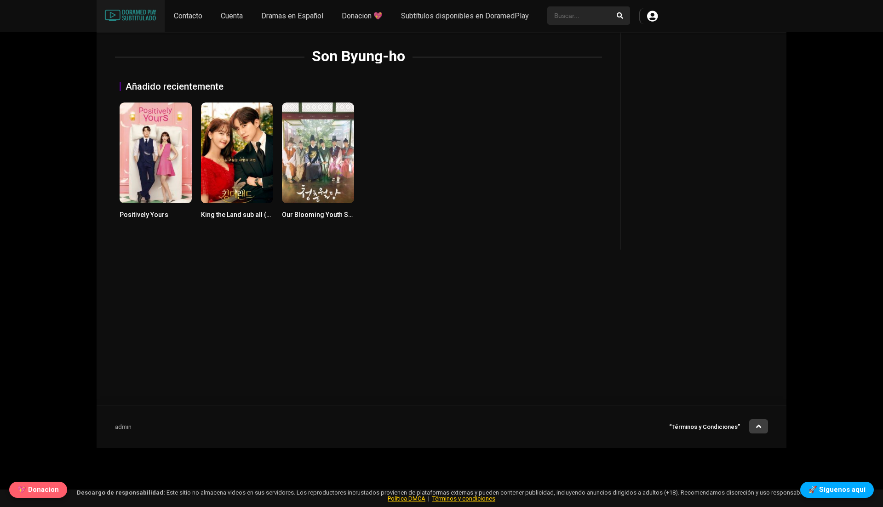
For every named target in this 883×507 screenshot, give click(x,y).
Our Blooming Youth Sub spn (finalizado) (343, 214)
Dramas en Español (292, 15)
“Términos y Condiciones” (704, 426)
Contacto (188, 15)
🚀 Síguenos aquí (837, 488)
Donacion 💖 (362, 15)
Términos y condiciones (463, 498)
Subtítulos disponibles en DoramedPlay (465, 15)
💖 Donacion (38, 488)
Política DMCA (406, 498)
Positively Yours (144, 214)
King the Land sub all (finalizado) (250, 214)
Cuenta (232, 15)
